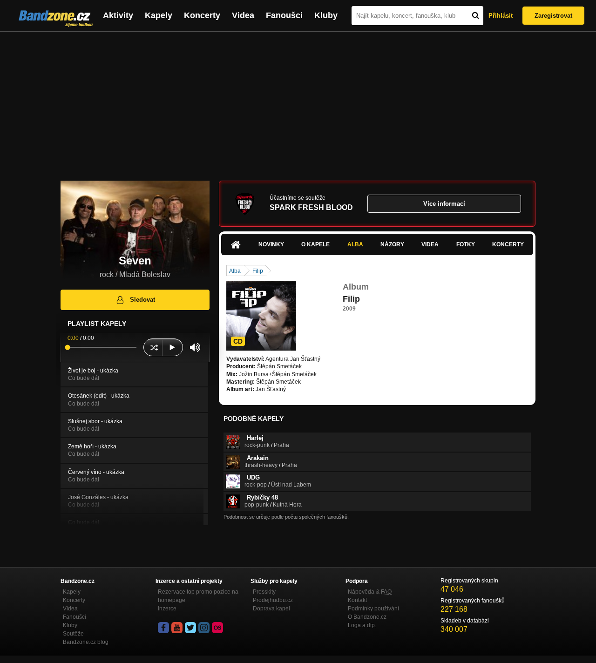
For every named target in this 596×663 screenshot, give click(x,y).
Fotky (465, 244)
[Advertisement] (298, 101)
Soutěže (73, 633)
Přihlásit (500, 15)
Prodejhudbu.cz (273, 600)
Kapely (158, 15)
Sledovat (142, 299)
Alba (355, 244)
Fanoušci (284, 15)
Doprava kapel (271, 608)
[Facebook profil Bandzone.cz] (163, 627)
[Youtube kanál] (177, 627)
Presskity (264, 592)
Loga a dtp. (362, 625)
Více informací (444, 203)
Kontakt (357, 600)
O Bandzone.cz (367, 617)
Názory (392, 244)
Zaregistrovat (553, 15)
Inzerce (167, 608)
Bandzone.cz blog (85, 642)
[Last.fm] (217, 627)
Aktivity (118, 15)
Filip (257, 271)
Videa (243, 15)
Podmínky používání (373, 608)
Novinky (271, 244)
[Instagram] (204, 627)
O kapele (315, 244)
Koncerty (202, 15)
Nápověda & (370, 592)
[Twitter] (190, 627)
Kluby (326, 15)
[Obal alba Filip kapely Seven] (261, 316)
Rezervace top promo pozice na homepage (198, 596)
